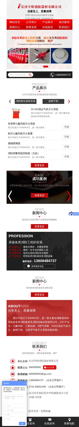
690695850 (41, 367)
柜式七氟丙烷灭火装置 (20, 133)
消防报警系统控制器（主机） (24, 153)
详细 (66, 126)
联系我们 (64, 27)
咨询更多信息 (37, 266)
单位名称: (23, 361)
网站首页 (14, 22)
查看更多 (39, 165)
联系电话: (23, 380)
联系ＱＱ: (23, 367)
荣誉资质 (31, 27)
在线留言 (47, 27)
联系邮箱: (23, 374)
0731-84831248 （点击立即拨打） (47, 386)
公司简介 (31, 22)
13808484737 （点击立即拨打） (46, 380)
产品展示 (47, 22)
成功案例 (64, 22)
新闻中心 (14, 27)
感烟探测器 (14, 143)
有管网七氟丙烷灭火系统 (21, 123)
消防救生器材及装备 (25, 102)
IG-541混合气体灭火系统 (44, 109)
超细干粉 (53, 101)
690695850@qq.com (40, 374)
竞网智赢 (46, 411)
